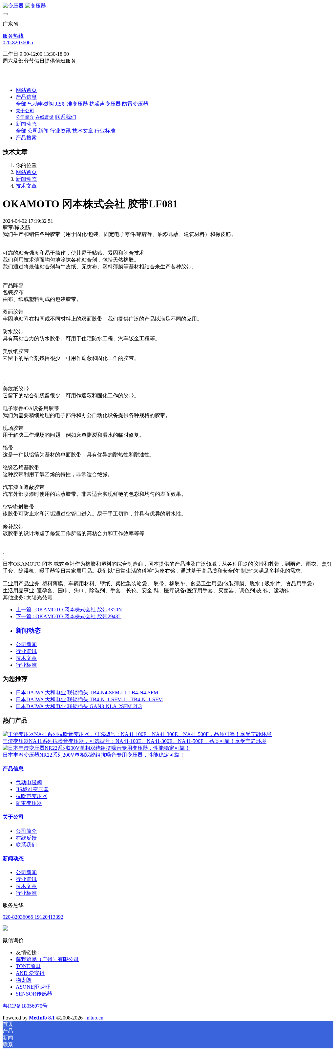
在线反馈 (26, 838)
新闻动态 (26, 179)
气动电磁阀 (29, 782)
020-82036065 (18, 42)
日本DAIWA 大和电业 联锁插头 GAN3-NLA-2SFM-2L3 (79, 706)
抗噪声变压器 (31, 796)
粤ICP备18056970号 (25, 1006)
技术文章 (26, 186)
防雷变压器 (29, 803)
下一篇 (68, 616)
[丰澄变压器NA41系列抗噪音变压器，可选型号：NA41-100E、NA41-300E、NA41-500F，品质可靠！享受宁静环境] (137, 734)
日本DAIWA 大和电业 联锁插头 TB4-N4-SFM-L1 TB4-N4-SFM (87, 692)
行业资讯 (26, 651)
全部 (21, 104)
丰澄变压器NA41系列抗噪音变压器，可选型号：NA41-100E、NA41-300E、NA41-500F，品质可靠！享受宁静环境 (134, 741)
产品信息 (13, 768)
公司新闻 (26, 644)
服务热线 (13, 36)
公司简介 (26, 831)
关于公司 (13, 817)
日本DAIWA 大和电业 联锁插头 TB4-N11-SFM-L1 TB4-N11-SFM (89, 699)
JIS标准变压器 (32, 789)
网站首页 (26, 90)
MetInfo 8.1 (42, 1017)
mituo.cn (94, 1017)
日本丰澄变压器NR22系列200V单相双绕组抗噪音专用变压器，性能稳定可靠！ (94, 755)
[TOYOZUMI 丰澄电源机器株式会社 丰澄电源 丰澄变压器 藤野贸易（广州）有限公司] (168, 6)
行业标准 (26, 665)
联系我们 (26, 845)
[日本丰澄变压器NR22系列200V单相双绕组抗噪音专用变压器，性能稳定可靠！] (96, 748)
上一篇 (69, 609)
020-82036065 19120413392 (33, 917)
